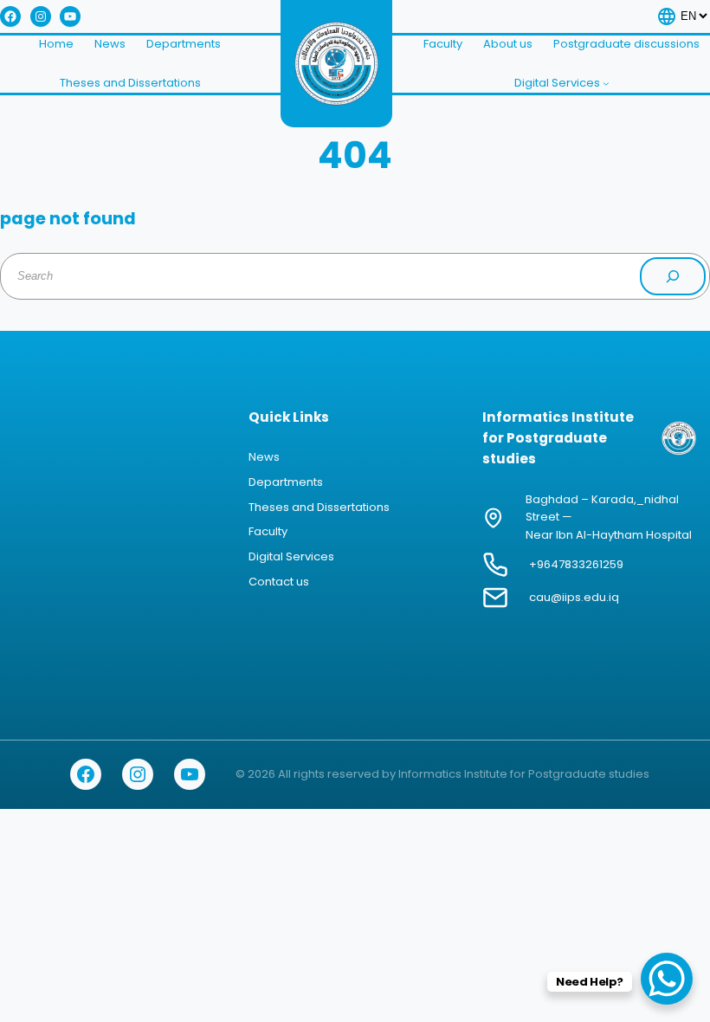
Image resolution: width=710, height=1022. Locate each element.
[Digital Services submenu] (606, 83)
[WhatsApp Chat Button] (667, 979)
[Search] (673, 276)
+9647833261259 (576, 564)
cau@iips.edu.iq (574, 597)
